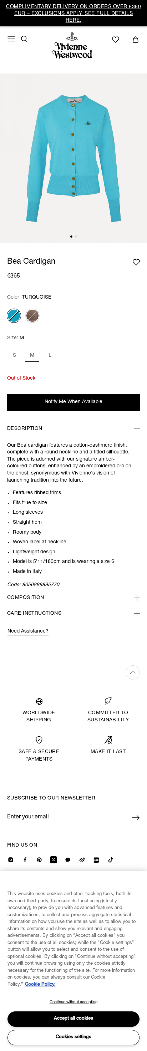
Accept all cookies (73, 1018)
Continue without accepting (73, 1002)
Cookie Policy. (40, 985)
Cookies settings (73, 1037)
